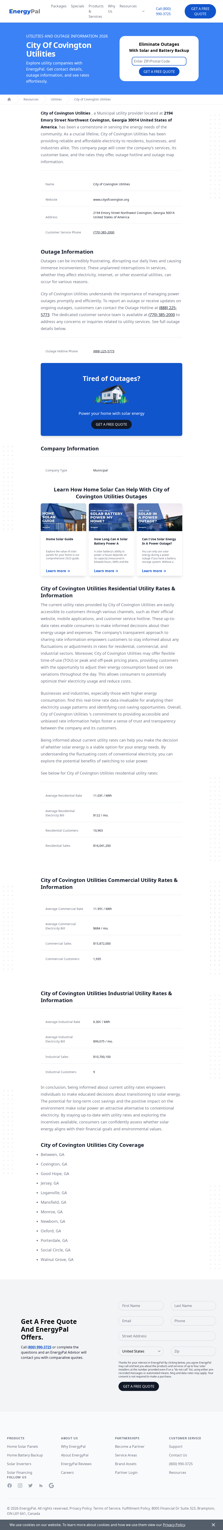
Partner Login (126, 1472)
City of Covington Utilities (92, 99)
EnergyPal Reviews (76, 1463)
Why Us (111, 9)
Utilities (56, 99)
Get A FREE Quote (111, 424)
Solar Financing (19, 1472)
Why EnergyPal (73, 1446)
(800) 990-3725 (39, 1347)
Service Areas (126, 1455)
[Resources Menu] (143, 11)
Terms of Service (106, 1508)
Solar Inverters (19, 1463)
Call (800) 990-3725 (163, 11)
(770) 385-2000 (103, 232)
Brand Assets (126, 1463)
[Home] (9, 99)
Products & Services (96, 11)
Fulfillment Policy (136, 1508)
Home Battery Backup (25, 1455)
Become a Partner (130, 1446)
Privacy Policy (80, 1508)
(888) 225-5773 (103, 351)
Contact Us (178, 1455)
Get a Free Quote (200, 11)
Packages (59, 6)
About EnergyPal (74, 1455)
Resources (128, 6)
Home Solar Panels (22, 1446)
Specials (77, 6)
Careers (67, 1472)
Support (175, 1446)
